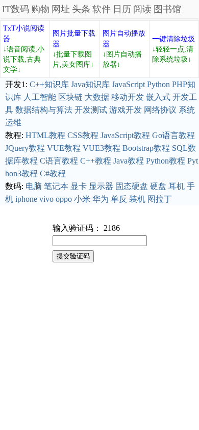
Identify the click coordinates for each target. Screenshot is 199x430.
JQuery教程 (25, 148)
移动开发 (127, 97)
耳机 (176, 186)
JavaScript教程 (125, 135)
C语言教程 (59, 160)
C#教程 (53, 173)
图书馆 (167, 9)
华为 (100, 199)
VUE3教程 (101, 148)
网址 (61, 9)
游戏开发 (125, 109)
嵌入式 (158, 97)
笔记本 (56, 186)
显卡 (78, 186)
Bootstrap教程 (146, 148)
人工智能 (39, 97)
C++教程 (95, 160)
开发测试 (90, 109)
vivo (46, 199)
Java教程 (128, 160)
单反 (119, 199)
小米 (82, 199)
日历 (122, 9)
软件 (101, 9)
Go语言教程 (173, 135)
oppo (64, 199)
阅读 (142, 9)
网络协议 (160, 109)
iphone (26, 199)
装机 (137, 199)
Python (158, 84)
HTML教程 (45, 135)
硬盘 (158, 186)
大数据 (97, 97)
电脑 (34, 186)
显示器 (101, 186)
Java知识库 (90, 84)
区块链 (70, 97)
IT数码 (15, 9)
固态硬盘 (131, 186)
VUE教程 (64, 148)
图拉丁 (159, 199)
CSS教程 (82, 135)
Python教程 (165, 160)
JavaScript (128, 84)
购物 (40, 9)
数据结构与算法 (43, 109)
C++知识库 (49, 84)
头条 (81, 9)
